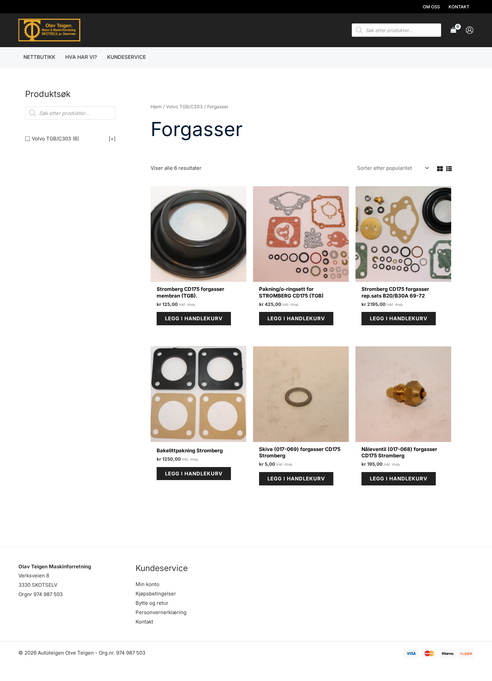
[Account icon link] (470, 30)
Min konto (147, 584)
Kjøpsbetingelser (156, 593)
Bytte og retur (152, 603)
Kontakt (144, 621)
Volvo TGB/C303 (184, 106)
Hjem (156, 106)
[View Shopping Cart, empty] (453, 30)
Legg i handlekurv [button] (194, 318)
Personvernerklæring (161, 612)
